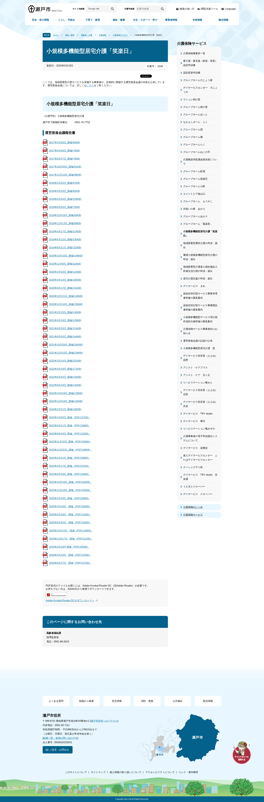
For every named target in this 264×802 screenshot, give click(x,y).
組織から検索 (86, 701)
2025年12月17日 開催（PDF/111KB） (70, 538)
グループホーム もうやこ (198, 201)
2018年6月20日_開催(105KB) (65, 199)
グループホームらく (194, 144)
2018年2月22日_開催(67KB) (64, 183)
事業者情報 (171, 20)
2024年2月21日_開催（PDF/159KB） (69, 458)
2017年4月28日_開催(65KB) (64, 142)
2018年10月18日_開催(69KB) (65, 215)
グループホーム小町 (194, 186)
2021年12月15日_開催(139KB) (66, 353)
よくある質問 (56, 701)
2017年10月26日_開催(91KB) (65, 166)
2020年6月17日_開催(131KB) (65, 288)
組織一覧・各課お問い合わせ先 (60, 738)
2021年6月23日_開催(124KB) (65, 328)
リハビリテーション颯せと (198, 382)
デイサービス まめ (194, 286)
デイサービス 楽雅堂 (195, 448)
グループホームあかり (195, 216)
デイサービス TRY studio (198, 413)
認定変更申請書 (191, 72)
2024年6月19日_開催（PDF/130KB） (69, 474)
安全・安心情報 (40, 20)
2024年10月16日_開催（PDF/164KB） (70, 482)
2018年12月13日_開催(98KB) (65, 223)
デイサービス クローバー (198, 494)
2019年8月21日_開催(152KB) (65, 247)
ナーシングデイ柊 (193, 467)
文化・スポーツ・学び (145, 20)
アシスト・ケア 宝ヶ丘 (196, 375)
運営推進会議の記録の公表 (198, 340)
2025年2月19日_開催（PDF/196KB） (69, 498)
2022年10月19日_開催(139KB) (66, 393)
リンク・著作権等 (188, 772)
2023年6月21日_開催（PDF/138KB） (69, 425)
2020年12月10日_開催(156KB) (66, 304)
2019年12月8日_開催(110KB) (65, 264)
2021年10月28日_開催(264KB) (66, 344)
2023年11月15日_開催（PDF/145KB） (70, 441)
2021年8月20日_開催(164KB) (65, 336)
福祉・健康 (119, 20)
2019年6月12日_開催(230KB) (65, 239)
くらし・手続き (66, 20)
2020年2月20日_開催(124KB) (65, 272)
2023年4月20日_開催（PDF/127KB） (69, 417)
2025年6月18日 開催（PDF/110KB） (70, 514)
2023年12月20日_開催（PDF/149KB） (70, 449)
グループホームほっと (195, 114)
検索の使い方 (187, 9)
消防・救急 (147, 701)
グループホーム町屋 (194, 171)
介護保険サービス (120, 35)
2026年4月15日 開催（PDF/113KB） (70, 555)
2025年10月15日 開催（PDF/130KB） (71, 530)
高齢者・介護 (86, 35)
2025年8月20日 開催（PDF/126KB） (70, 522)
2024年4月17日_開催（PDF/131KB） (69, 466)
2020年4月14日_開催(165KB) (65, 280)
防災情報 (117, 701)
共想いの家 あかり (194, 209)
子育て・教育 (92, 20)
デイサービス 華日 (194, 421)
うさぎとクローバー (194, 486)
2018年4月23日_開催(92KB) (64, 191)
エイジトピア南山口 (194, 194)
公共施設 (177, 701)
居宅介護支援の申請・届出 (198, 278)
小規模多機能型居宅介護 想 (199, 348)
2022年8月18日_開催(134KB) (65, 385)
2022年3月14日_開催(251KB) (65, 360)
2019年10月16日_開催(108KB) (66, 255)
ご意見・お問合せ (59, 749)
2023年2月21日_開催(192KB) (65, 409)
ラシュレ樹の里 (191, 99)
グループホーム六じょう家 (198, 80)
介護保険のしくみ (193, 507)
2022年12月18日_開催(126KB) (66, 401)
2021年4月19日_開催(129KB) (65, 320)
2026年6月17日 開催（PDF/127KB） (70, 563)
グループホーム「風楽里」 (198, 224)
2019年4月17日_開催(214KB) (65, 231)
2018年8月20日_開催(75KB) (64, 207)
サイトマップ (98, 772)
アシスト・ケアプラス (195, 367)
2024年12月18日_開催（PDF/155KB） (70, 490)
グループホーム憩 (193, 129)
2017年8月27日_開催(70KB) (64, 158)
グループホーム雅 (193, 137)
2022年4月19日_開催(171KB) (65, 369)
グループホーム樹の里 (195, 107)
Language (230, 9)
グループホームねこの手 (196, 152)
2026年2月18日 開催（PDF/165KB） (69, 547)
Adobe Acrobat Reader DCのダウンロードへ (70, 600)
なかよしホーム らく (195, 122)
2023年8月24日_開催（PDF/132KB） (69, 433)
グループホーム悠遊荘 (195, 179)
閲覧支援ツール (209, 9)
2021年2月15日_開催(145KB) (65, 312)
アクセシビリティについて (160, 772)
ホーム (56, 35)
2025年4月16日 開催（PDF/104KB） (70, 506)
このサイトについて (76, 772)
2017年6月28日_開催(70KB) (64, 150)
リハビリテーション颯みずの (199, 428)
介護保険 (102, 35)
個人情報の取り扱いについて (125, 772)
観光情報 (223, 20)
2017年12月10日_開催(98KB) (65, 175)
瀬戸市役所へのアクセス (104, 721)
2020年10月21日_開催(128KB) (66, 296)
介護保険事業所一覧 (194, 53)
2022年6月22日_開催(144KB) (65, 377)
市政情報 (197, 20)
